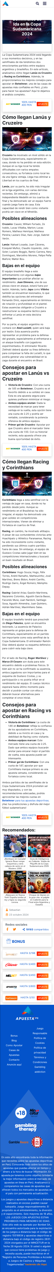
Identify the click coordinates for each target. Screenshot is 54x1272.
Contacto (14, 1059)
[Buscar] (37, 3)
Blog (14, 1040)
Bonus (18, 941)
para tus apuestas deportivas (25, 800)
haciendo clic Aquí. (36, 1264)
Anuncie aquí (14, 1064)
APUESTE (42, 104)
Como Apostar (14, 1045)
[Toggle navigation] (43, 3)
